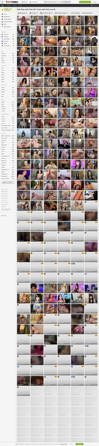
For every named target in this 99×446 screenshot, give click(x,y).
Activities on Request (61, 13)
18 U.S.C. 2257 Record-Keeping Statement (6, 209)
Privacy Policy (4, 198)
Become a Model (5, 202)
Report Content (4, 193)
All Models (3, 206)
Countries (34, 13)
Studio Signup (4, 204)
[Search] (61, 2)
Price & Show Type (46, 13)
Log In (94, 2)
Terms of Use (4, 200)
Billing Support (4, 191)
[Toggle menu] (2, 2)
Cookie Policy (63, 444)
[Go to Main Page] (12, 2)
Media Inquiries (4, 195)
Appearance (23, 13)
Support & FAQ (4, 189)
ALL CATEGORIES (8, 182)
